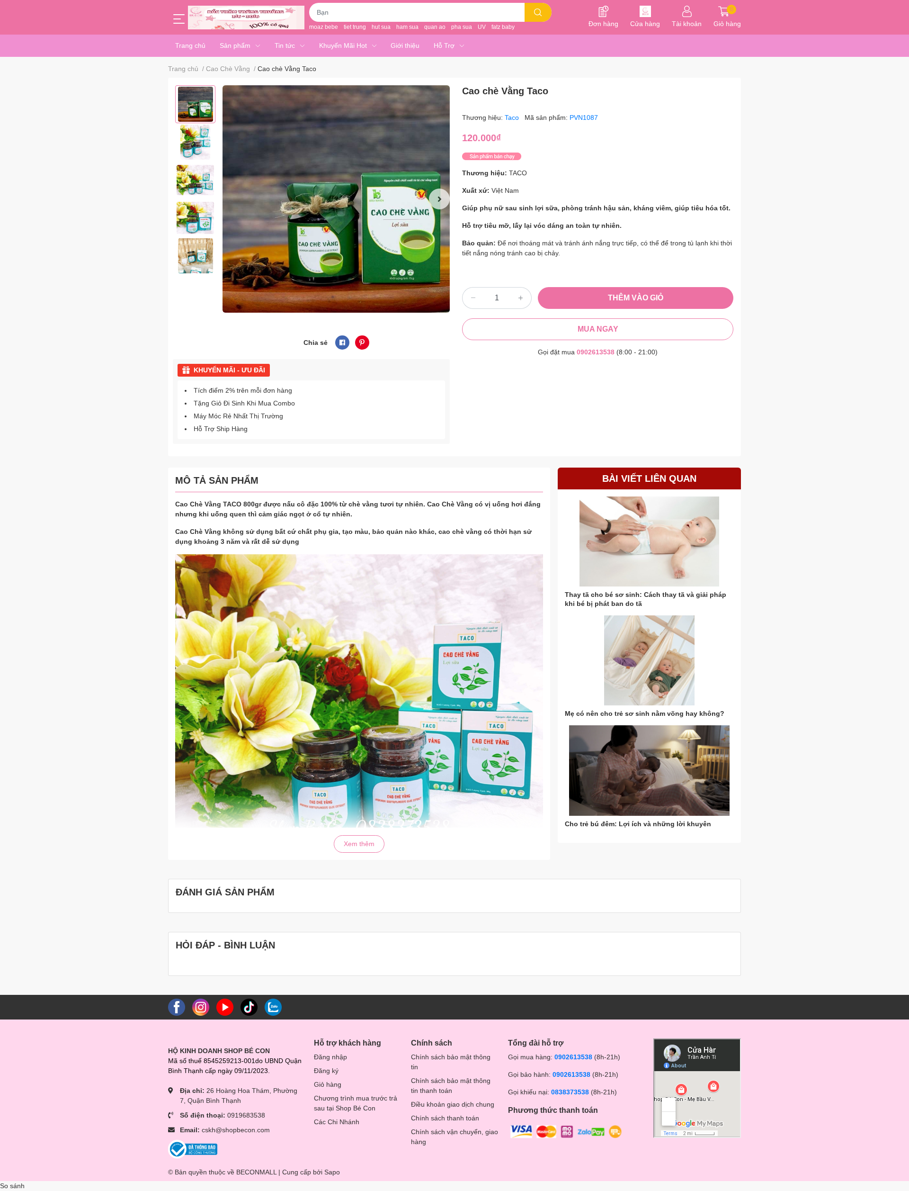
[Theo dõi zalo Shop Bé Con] (273, 1007)
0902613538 (596, 352)
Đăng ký (326, 1070)
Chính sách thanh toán (445, 1118)
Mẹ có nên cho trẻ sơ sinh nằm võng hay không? (644, 713)
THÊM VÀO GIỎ (635, 298)
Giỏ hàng (327, 1084)
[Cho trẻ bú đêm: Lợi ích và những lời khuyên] (649, 770)
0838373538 (570, 1092)
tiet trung (355, 27)
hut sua (381, 27)
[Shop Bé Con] (246, 17)
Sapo (332, 1172)
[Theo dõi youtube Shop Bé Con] (224, 1007)
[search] (538, 12)
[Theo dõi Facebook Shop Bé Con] (176, 1007)
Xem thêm (359, 844)
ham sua (407, 27)
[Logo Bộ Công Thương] (192, 1149)
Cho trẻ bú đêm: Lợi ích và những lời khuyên (638, 824)
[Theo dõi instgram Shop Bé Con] (200, 1007)
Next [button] (439, 199)
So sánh (12, 1186)
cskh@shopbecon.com (236, 1130)
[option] (195, 104)
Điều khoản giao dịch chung (452, 1104)
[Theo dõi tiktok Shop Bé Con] (249, 1007)
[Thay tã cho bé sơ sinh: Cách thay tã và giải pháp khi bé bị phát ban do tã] (649, 541)
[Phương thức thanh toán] (566, 1131)
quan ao (435, 27)
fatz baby (503, 27)
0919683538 (246, 1115)
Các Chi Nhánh (336, 1122)
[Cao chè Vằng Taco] (336, 199)
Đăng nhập (330, 1057)
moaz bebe (323, 27)
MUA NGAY (598, 329)
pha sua (461, 27)
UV (482, 27)
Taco (513, 117)
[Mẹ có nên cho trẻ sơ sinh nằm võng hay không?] (649, 660)
